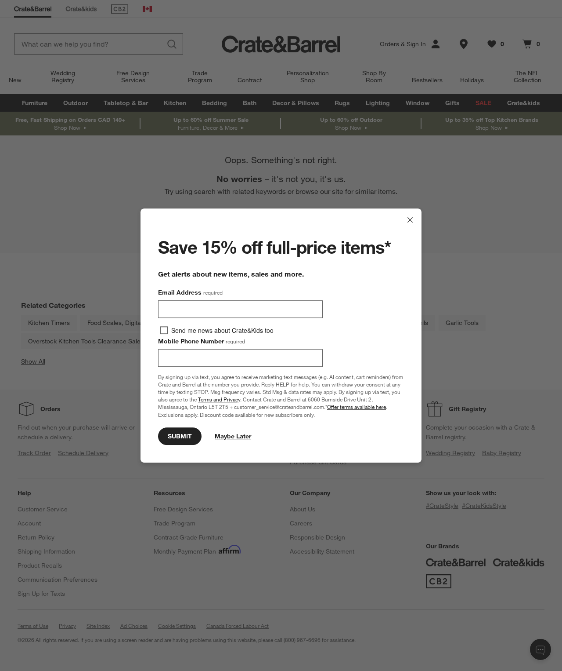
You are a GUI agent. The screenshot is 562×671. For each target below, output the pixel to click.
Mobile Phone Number (201, 341)
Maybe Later (233, 436)
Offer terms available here (356, 407)
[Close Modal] (410, 220)
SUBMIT (180, 436)
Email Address (190, 292)
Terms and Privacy (219, 399)
